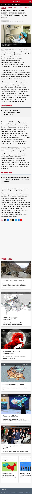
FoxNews (11, 59)
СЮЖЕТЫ (27, 7)
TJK (9, 5)
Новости (3, 7)
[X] (5, 220)
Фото (21, 7)
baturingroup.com (16, 492)
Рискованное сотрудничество (7, 459)
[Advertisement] (16, 240)
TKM (12, 5)
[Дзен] (13, 220)
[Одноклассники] (11, 220)
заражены (26, 202)
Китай (11, 21)
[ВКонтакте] (8, 220)
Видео (15, 7)
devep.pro (28, 492)
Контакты (4, 489)
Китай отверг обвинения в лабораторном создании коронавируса (12, 112)
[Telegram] (16, 220)
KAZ (2, 5)
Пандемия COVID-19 (18, 21)
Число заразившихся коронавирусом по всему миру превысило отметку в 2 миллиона (16, 179)
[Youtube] (21, 220)
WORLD (19, 5)
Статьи (10, 7)
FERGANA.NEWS (16, 2)
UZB (16, 5)
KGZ (5, 5)
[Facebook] (19, 220)
